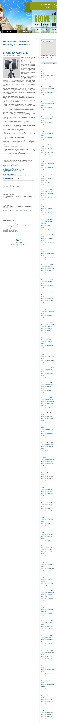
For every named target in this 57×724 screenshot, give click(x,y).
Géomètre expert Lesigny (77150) (46, 382)
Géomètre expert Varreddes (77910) (47, 673)
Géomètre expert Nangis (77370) (46, 491)
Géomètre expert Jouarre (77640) (46, 330)
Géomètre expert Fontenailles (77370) (47, 292)
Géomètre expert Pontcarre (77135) (47, 534)
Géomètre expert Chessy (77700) (46, 189)
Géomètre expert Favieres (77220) (47, 279)
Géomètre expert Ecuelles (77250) (47, 264)
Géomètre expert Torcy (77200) (46, 656)
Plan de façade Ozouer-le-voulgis (11, 173)
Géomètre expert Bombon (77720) (47, 114)
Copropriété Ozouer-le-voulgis (10, 174)
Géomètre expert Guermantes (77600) (47, 324)
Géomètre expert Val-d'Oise (8, 45)
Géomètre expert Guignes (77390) (47, 326)
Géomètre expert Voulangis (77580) (47, 714)
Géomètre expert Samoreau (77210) (47, 626)
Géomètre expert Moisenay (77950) (47, 444)
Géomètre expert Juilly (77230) (46, 339)
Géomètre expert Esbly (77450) (46, 270)
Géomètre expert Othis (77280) (46, 510)
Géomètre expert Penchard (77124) (47, 523)
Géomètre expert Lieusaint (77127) (47, 384)
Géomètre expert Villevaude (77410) (47, 703)
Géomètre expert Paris (23, 40)
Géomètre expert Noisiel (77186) (46, 502)
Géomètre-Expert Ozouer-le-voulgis (11, 164)
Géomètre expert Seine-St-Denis (9, 44)
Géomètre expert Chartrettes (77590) (47, 172)
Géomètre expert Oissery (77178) (47, 508)
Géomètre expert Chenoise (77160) (47, 187)
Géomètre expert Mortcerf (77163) (47, 478)
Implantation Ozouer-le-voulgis (10, 166)
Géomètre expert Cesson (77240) (46, 142)
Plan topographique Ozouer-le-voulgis (11, 178)
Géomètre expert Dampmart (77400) (47, 257)
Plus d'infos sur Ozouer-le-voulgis (49, 63)
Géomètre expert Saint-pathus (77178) (47, 592)
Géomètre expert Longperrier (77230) (47, 399)
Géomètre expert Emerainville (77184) (47, 268)
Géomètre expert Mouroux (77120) (47, 480)
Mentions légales (19, 242)
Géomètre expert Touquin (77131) (46, 658)
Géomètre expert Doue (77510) (46, 262)
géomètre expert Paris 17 (27, 210)
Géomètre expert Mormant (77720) (47, 476)
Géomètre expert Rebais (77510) (46, 549)
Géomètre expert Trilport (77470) (46, 663)
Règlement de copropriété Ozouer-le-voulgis (13, 168)
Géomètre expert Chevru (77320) (46, 191)
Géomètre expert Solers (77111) (46, 643)
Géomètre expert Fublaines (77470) (47, 298)
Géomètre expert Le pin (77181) (46, 380)
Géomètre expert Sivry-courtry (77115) (47, 637)
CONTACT (25, 31)
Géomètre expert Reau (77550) (46, 547)
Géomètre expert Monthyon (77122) (47, 461)
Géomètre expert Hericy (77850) (46, 328)
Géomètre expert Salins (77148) (46, 618)
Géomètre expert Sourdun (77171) (47, 648)
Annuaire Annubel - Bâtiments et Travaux (19, 244)
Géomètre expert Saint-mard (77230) (47, 590)
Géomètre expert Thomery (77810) (47, 650)
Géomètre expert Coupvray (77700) (47, 229)
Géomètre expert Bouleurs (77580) (47, 116)
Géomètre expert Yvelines (24, 41)
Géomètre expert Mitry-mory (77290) (47, 442)
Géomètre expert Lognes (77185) (46, 397)
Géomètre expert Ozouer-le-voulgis (15, 52)
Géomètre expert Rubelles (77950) (47, 558)
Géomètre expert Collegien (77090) (47, 202)
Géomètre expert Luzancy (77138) (47, 410)
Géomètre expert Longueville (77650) (47, 401)
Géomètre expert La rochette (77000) (47, 367)
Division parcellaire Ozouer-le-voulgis (11, 165)
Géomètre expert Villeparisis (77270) (47, 701)
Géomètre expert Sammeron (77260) (47, 620)
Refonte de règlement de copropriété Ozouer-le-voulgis (15, 176)
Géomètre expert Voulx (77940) (46, 716)
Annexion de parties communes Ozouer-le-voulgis (14, 169)
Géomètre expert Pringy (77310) (46, 540)
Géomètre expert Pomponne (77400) (47, 528)
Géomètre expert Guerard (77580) (47, 322)
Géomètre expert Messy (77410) (46, 440)
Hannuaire (19, 245)
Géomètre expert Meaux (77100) (46, 437)
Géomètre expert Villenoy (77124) (46, 699)
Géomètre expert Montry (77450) (46, 470)
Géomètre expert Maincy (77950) (46, 416)
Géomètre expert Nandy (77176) (46, 489)
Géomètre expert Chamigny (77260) (47, 154)
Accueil (11, 36)
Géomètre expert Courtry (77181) (46, 232)
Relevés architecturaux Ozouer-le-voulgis (12, 170)
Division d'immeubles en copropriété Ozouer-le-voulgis (15, 175)
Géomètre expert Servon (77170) (46, 635)
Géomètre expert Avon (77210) (46, 86)
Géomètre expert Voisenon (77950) (47, 712)
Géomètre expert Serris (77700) (46, 633)
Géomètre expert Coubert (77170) (47, 219)
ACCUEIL (10, 31)
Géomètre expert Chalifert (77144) (47, 152)
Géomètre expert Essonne (8, 42)
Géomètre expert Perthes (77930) (46, 525)
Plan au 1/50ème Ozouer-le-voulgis (11, 171)
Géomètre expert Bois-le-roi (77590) (47, 101)
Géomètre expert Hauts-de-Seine (25, 42)
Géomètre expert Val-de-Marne (25, 44)
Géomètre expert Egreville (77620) (47, 266)
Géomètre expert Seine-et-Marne (9, 41)
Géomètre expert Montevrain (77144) (47, 459)
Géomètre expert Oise (7, 40)
